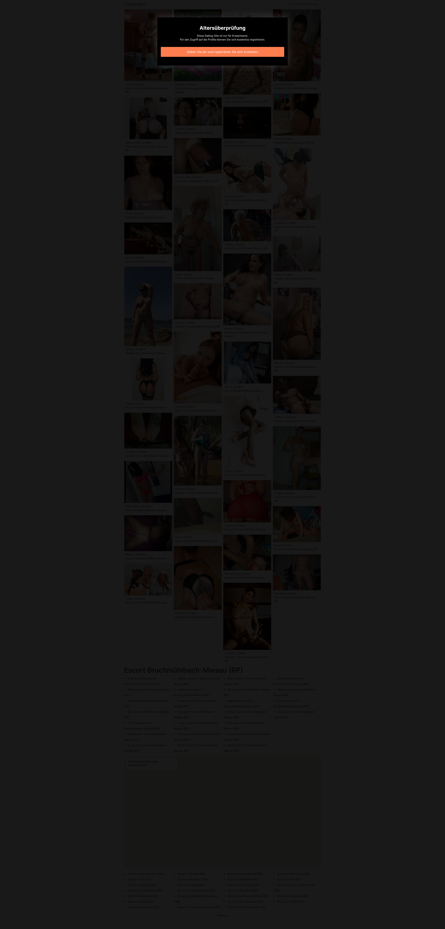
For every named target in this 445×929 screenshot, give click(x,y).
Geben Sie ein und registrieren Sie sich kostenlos (222, 52)
